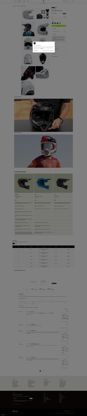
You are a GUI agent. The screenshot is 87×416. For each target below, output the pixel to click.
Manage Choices (36, 50)
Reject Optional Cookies (45, 50)
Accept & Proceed (51, 50)
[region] (44, 47)
